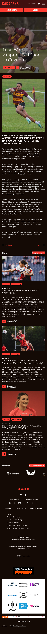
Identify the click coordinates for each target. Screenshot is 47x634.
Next (40, 245)
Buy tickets (12, 10)
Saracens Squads (13, 522)
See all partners (35, 466)
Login (35, 10)
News (9, 514)
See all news (37, 253)
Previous (8, 245)
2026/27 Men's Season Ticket (17, 525)
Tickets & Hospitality (14, 520)
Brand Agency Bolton (19, 626)
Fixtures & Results (13, 517)
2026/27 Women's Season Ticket (18, 528)
